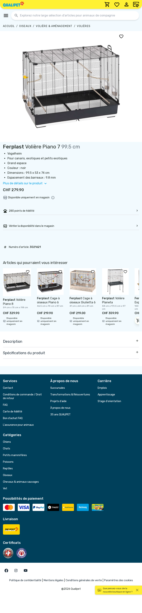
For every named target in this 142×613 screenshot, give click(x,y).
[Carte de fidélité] (136, 4)
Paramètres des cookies (118, 580)
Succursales (57, 388)
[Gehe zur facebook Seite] (6, 570)
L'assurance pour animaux (18, 424)
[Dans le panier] (138, 320)
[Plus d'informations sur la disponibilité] (53, 197)
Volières (83, 26)
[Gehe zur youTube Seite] (25, 570)
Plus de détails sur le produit (23, 183)
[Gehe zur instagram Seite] (16, 570)
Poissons (8, 461)
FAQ (5, 405)
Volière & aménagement (54, 26)
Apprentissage (106, 394)
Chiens (7, 441)
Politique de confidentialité (25, 580)
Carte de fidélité (12, 411)
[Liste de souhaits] (117, 4)
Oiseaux (25, 26)
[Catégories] (6, 15)
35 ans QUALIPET (60, 414)
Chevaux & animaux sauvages (21, 481)
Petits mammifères (15, 455)
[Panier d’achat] (107, 4)
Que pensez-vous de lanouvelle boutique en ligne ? (117, 590)
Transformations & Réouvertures (70, 394)
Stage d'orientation (109, 401)
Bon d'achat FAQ (13, 418)
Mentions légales (53, 580)
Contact (8, 388)
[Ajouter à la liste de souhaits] (121, 36)
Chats (6, 448)
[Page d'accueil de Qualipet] (13, 4)
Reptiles (8, 468)
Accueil (9, 26)
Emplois (102, 388)
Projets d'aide (58, 401)
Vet (5, 488)
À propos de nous (60, 407)
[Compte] (126, 4)
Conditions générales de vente (84, 580)
